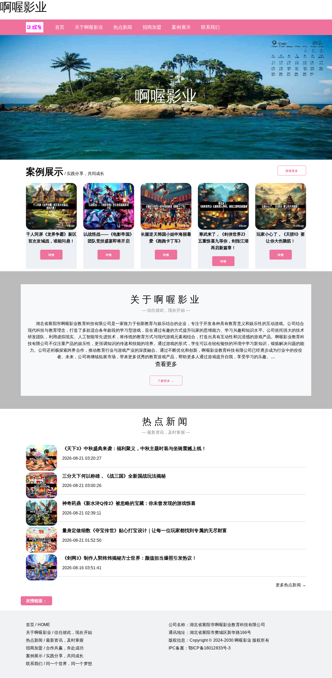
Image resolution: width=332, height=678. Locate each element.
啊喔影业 (23, 7)
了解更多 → (166, 380)
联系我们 (210, 27)
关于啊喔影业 (89, 27)
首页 (59, 27)
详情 (51, 254)
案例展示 (181, 27)
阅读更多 (292, 170)
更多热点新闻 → (291, 585)
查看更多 (166, 364)
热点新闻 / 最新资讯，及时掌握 (55, 640)
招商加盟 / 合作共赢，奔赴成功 (55, 648)
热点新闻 (122, 27)
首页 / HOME (38, 624)
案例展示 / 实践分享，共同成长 (55, 656)
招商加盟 (152, 27)
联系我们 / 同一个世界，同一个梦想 (59, 663)
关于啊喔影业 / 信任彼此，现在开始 (59, 632)
